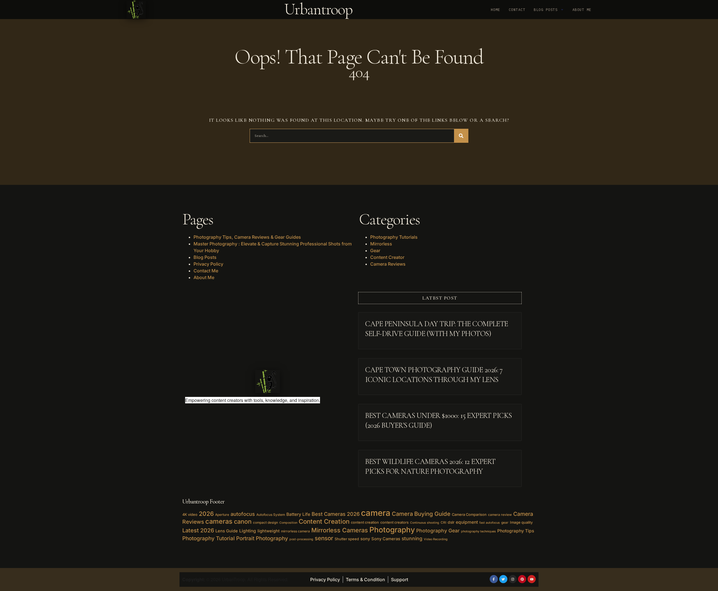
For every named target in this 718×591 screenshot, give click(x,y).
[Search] (461, 135)
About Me (582, 9)
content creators (394, 522)
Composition (288, 523)
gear (504, 523)
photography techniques (478, 531)
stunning (412, 538)
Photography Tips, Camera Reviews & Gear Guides (247, 237)
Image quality (521, 522)
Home (495, 9)
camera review (500, 515)
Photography (392, 529)
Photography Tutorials (394, 237)
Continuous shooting (424, 523)
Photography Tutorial (208, 538)
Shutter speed (347, 539)
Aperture (222, 515)
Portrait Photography (262, 538)
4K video (189, 514)
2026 (206, 513)
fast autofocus (489, 523)
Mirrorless (381, 244)
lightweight (268, 530)
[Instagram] (513, 579)
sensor (324, 538)
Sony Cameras (385, 538)
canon (243, 521)
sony (365, 538)
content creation (365, 522)
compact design (265, 523)
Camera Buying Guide (421, 513)
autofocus (243, 514)
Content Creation (324, 521)
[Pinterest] (522, 579)
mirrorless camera (295, 531)
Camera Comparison (469, 514)
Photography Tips (515, 530)
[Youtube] (532, 579)
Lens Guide (226, 530)
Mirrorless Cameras (339, 530)
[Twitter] (503, 579)
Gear (375, 250)
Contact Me (206, 270)
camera (375, 513)
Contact (517, 9)
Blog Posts (546, 9)
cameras (219, 521)
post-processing (301, 539)
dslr (451, 522)
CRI (443, 523)
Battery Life (298, 514)
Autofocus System (270, 515)
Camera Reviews (388, 264)
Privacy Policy (208, 264)
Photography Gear (438, 530)
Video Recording (436, 539)
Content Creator (387, 257)
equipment (467, 522)
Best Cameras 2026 (336, 514)
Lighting (247, 530)
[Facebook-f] (494, 579)
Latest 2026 (198, 530)
